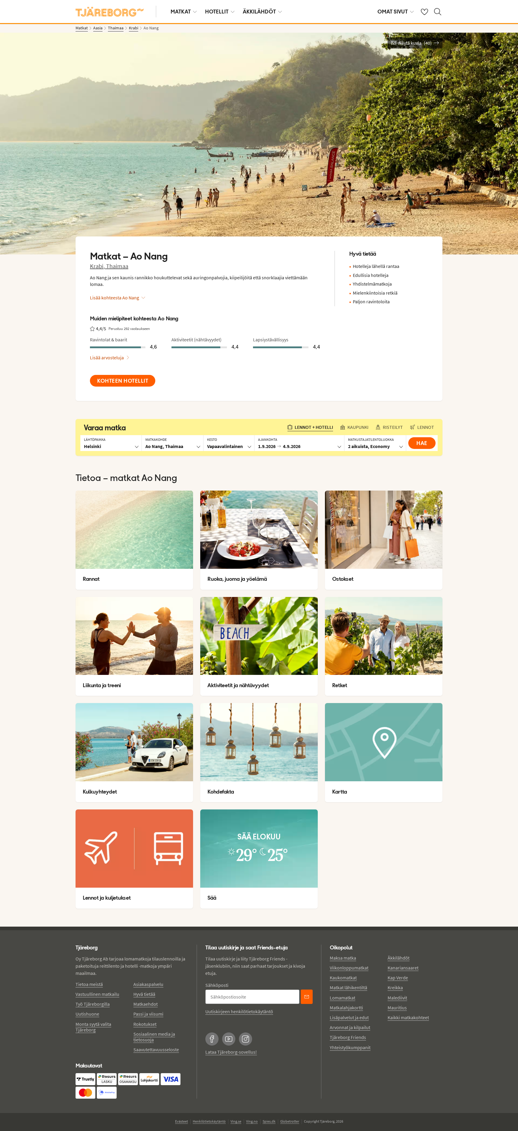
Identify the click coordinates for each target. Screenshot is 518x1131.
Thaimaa (117, 266)
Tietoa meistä (89, 984)
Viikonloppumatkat (349, 968)
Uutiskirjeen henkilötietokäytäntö (239, 1011)
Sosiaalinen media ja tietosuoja (154, 1037)
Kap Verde (398, 978)
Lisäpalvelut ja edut (349, 1017)
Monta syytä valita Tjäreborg (93, 1027)
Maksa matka (343, 958)
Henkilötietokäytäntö (209, 1121)
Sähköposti (216, 985)
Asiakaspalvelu (148, 984)
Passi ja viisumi (148, 1014)
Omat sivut (392, 11)
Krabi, (98, 266)
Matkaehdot (145, 1004)
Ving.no (252, 1121)
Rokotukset (144, 1024)
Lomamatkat (342, 998)
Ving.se (236, 1121)
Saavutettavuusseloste (156, 1049)
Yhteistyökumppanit (350, 1047)
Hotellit (216, 11)
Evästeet (181, 1121)
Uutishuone (87, 1014)
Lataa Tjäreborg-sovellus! (231, 1052)
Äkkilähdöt (259, 11)
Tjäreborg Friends (348, 1037)
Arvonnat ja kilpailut (350, 1027)
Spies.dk (269, 1121)
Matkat (181, 11)
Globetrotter (289, 1121)
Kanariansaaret (403, 968)
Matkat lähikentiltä (348, 987)
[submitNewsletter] (307, 997)
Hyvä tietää (144, 994)
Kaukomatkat (343, 978)
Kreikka (395, 987)
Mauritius (397, 1008)
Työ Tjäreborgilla (93, 1004)
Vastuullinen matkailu (97, 994)
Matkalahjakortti (346, 1008)
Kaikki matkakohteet (408, 1017)
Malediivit (397, 998)
